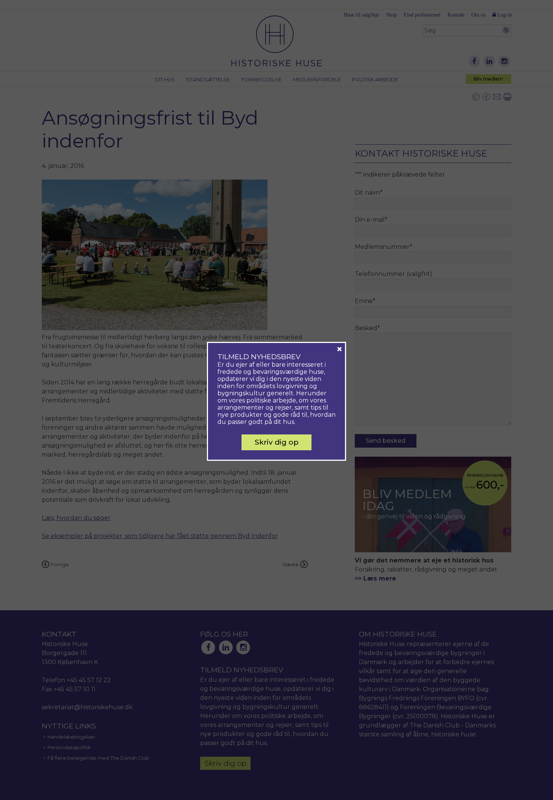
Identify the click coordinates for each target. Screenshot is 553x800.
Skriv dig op (277, 441)
